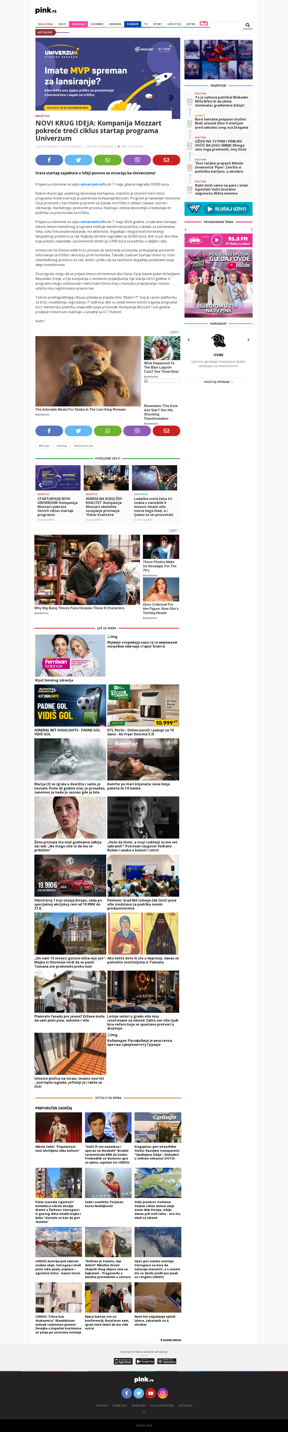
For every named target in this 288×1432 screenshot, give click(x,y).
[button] (40, 485)
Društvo (42, 116)
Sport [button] (157, 24)
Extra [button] (191, 24)
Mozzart (44, 445)
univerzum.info (83, 445)
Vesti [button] (62, 24)
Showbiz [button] (97, 24)
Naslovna (45, 24)
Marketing (120, 1405)
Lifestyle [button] (174, 24)
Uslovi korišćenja (162, 1405)
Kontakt (102, 1405)
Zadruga (78, 24)
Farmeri (133, 24)
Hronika (115, 24)
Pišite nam (185, 1405)
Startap (62, 445)
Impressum (138, 1405)
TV (146, 24)
